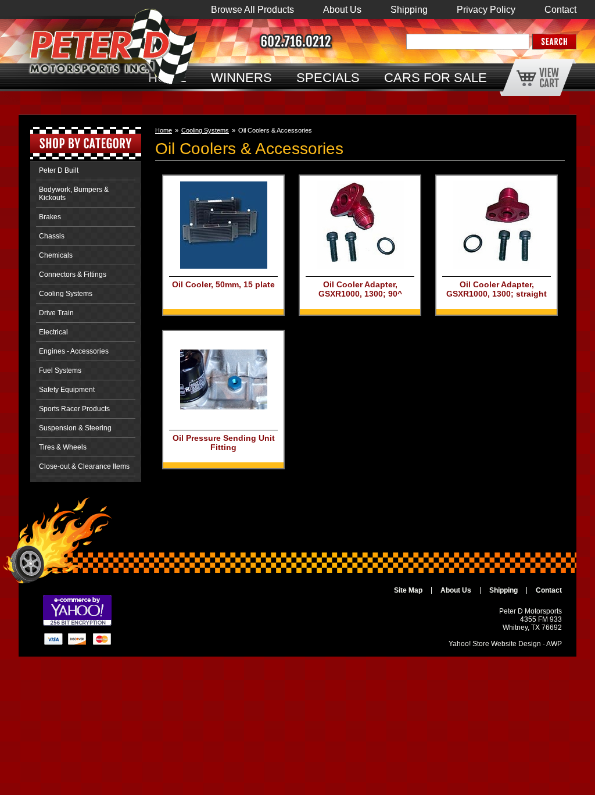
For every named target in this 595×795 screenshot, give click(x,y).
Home (163, 130)
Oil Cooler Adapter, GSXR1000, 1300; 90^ (360, 289)
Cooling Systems (205, 130)
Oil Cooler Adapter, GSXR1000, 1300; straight (496, 289)
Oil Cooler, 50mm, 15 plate (223, 284)
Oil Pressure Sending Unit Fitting (224, 442)
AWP (554, 644)
